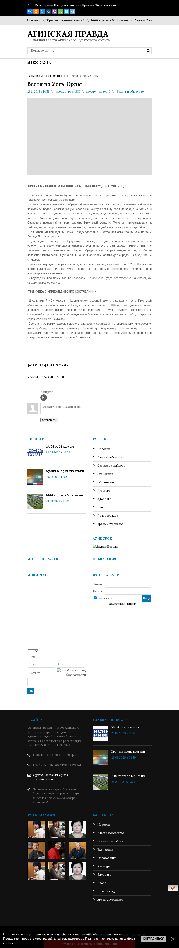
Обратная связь (106, 5)
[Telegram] (72, 11)
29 (65, 76)
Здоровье (104, 499)
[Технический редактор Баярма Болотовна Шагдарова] (36, 829)
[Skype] (66, 11)
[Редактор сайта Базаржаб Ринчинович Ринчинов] (36, 850)
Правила (88, 5)
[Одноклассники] (36, 11)
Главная (32, 76)
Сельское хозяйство (111, 466)
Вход (30, 5)
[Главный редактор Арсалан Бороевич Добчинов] (77, 850)
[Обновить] (84, 650)
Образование (106, 482)
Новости (103, 449)
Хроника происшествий (58, 20)
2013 (44, 76)
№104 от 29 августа (60, 446)
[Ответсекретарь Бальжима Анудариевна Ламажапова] (56, 850)
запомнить (105, 598)
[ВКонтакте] (30, 11)
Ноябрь (55, 76)
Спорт (101, 507)
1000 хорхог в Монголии (101, 20)
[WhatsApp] (60, 11)
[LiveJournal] (48, 11)
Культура (103, 491)
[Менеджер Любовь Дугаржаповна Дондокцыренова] (56, 829)
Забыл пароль (115, 604)
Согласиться (153, 938)
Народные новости (67, 5)
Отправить (49, 419)
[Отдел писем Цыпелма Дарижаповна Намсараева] (77, 829)
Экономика (105, 474)
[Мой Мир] (42, 11)
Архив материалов (110, 524)
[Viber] (54, 11)
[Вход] (43, 397)
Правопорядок (107, 516)
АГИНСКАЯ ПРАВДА (67, 34)
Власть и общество (130, 91)
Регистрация (44, 5)
